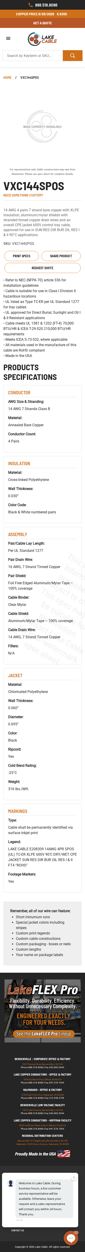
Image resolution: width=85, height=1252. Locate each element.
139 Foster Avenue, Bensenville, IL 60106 (42, 1110)
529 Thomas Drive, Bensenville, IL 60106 (42, 1064)
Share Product (61, 256)
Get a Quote (42, 23)
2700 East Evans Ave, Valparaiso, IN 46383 (42, 1095)
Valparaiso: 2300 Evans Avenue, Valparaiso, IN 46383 (42, 1144)
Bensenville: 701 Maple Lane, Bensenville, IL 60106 (43, 1140)
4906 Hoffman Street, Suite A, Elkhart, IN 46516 (42, 1125)
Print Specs (21, 256)
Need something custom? (23, 195)
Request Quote (42, 268)
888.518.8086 (46, 4)
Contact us (17, 1230)
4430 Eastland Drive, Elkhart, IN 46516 (43, 1079)
